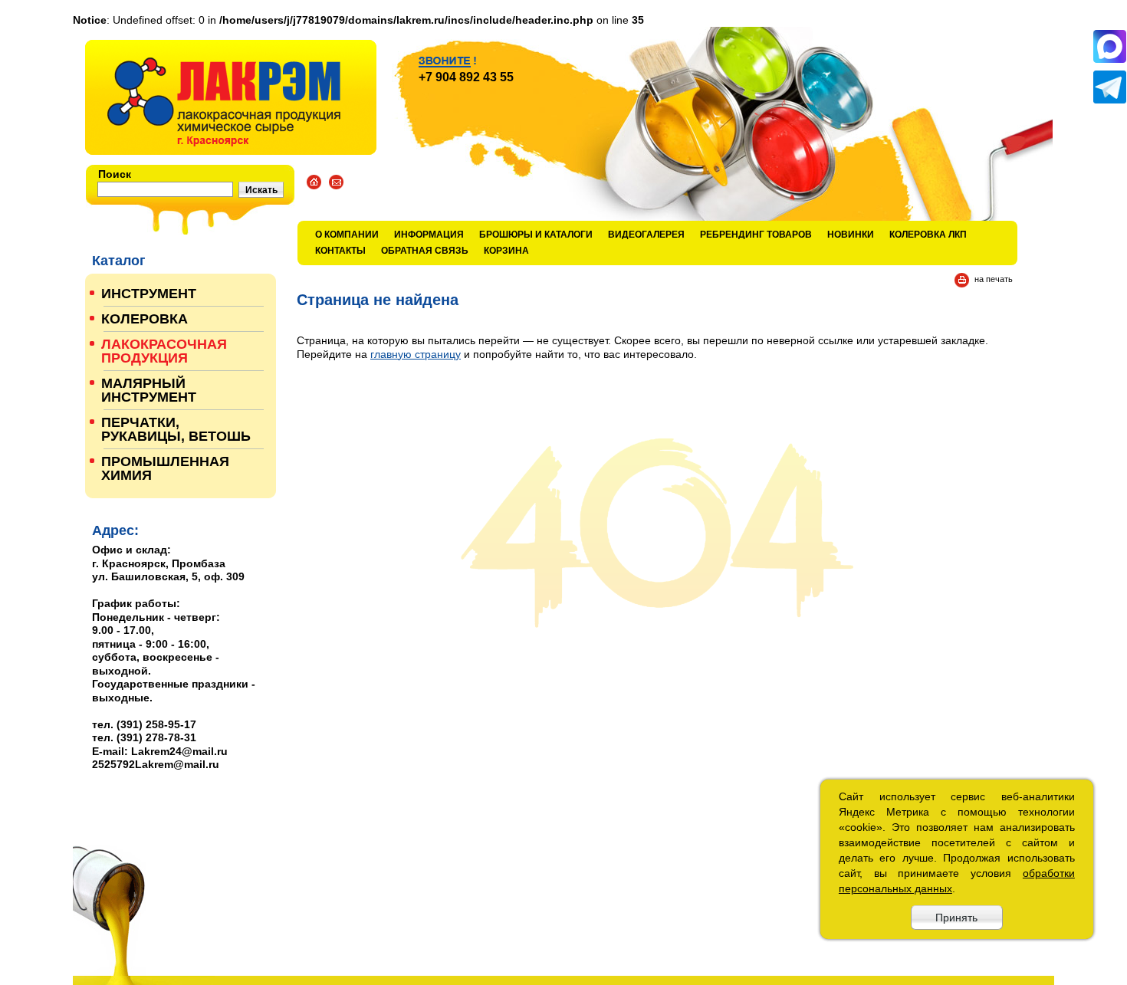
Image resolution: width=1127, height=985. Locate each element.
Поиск (114, 174)
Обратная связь (424, 250)
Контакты (340, 250)
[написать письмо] (336, 182)
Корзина (506, 250)
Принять (956, 917)
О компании (347, 234)
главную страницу (415, 354)
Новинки (850, 234)
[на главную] (230, 97)
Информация (429, 234)
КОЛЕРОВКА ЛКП (928, 234)
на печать (993, 279)
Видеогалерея (646, 234)
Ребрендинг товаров (756, 234)
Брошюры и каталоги (536, 234)
